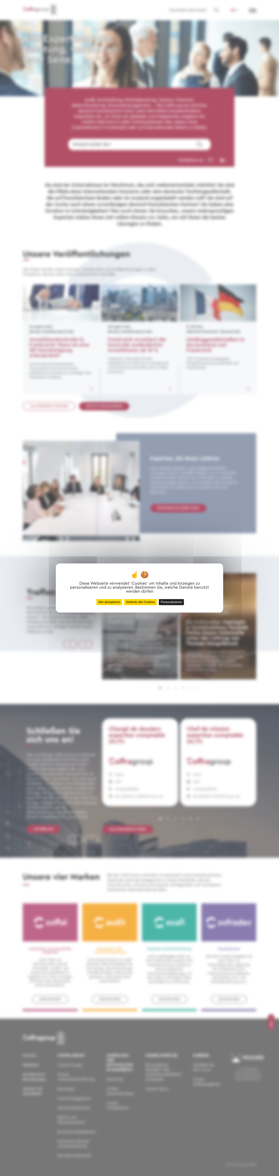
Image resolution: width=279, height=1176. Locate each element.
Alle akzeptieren (109, 602)
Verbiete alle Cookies (140, 602)
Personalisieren (171, 602)
